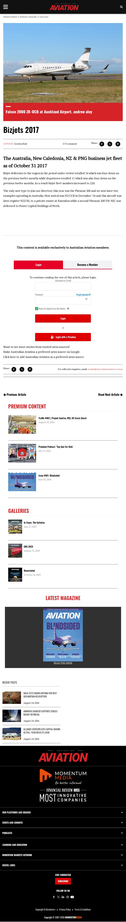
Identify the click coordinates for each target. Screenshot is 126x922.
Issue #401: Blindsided (49, 475)
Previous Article (16, 394)
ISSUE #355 (44, 16)
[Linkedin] (63, 897)
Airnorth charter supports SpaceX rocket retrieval (40, 713)
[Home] (63, 755)
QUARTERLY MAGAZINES (28, 16)
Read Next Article (108, 394)
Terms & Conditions (83, 909)
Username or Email (63, 280)
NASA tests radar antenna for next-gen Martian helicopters (40, 695)
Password (39, 294)
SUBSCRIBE (63, 881)
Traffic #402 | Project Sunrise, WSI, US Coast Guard (62, 418)
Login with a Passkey (66, 337)
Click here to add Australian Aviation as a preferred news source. (43, 357)
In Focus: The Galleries (34, 522)
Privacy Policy (65, 909)
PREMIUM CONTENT (10, 16)
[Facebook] (53, 897)
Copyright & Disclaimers (45, 909)
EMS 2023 (28, 546)
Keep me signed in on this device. (52, 308)
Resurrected (29, 570)
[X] (58, 897)
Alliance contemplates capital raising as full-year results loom (41, 731)
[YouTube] (72, 897)
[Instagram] (67, 897)
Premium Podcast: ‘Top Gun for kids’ (56, 446)
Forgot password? (83, 294)
